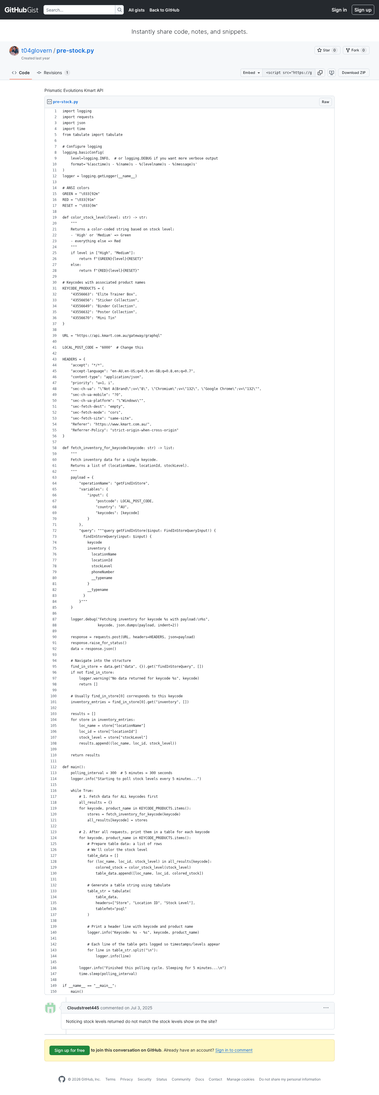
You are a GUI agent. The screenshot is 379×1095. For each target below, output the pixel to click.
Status (161, 1079)
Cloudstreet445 (83, 1007)
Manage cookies (240, 1079)
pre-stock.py (75, 50)
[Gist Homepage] (22, 9)
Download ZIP (354, 72)
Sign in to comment (234, 1049)
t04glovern (36, 50)
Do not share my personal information (290, 1079)
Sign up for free (69, 1050)
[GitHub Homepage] (61, 1079)
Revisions (56, 72)
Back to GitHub (164, 9)
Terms (110, 1079)
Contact (215, 1079)
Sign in (339, 10)
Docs (199, 1079)
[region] (189, 551)
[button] (320, 73)
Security (145, 1079)
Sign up (363, 10)
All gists (137, 9)
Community (181, 1079)
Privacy (126, 1079)
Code (24, 72)
